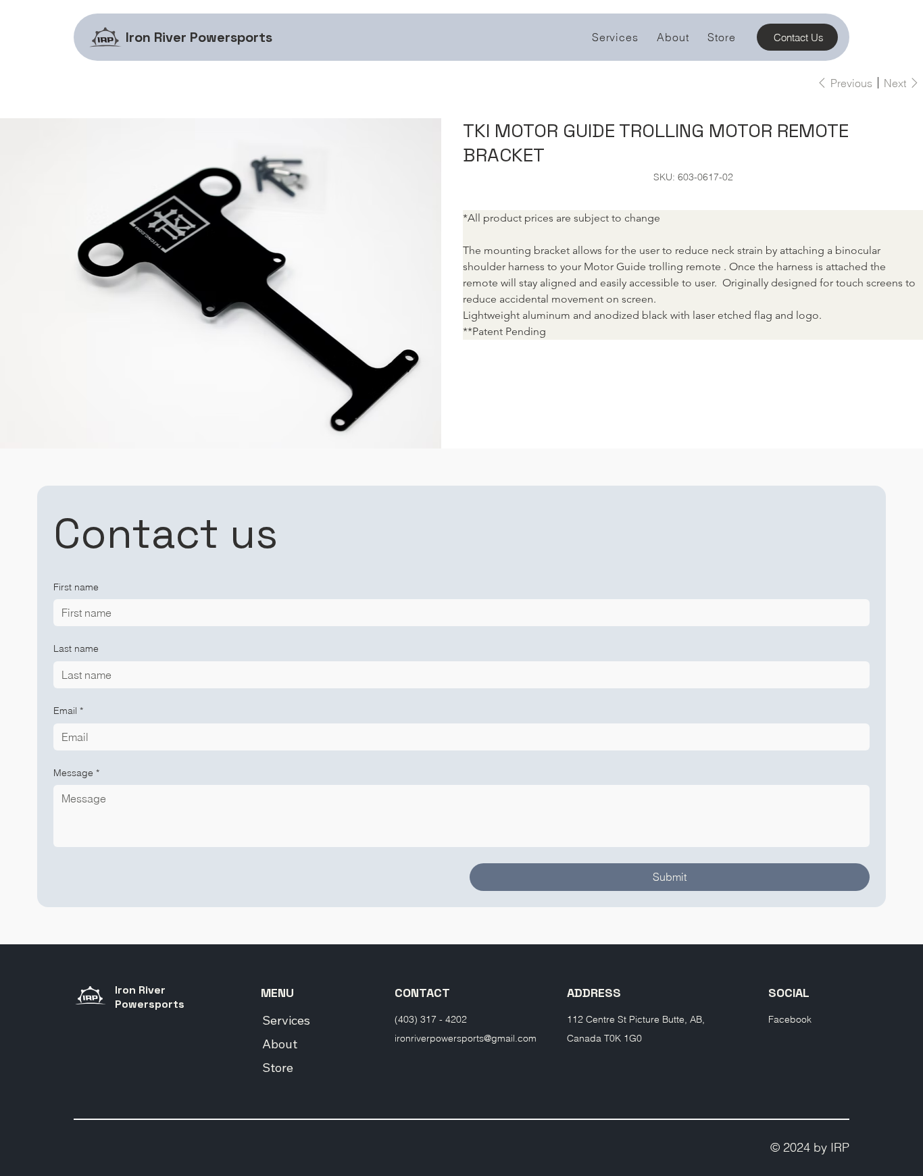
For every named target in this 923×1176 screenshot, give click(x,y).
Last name (76, 648)
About (279, 1044)
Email (68, 711)
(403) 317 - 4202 (431, 1019)
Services (286, 1020)
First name (76, 587)
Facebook (790, 1019)
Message (76, 773)
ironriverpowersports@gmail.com (466, 1038)
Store (277, 1067)
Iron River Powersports (199, 37)
